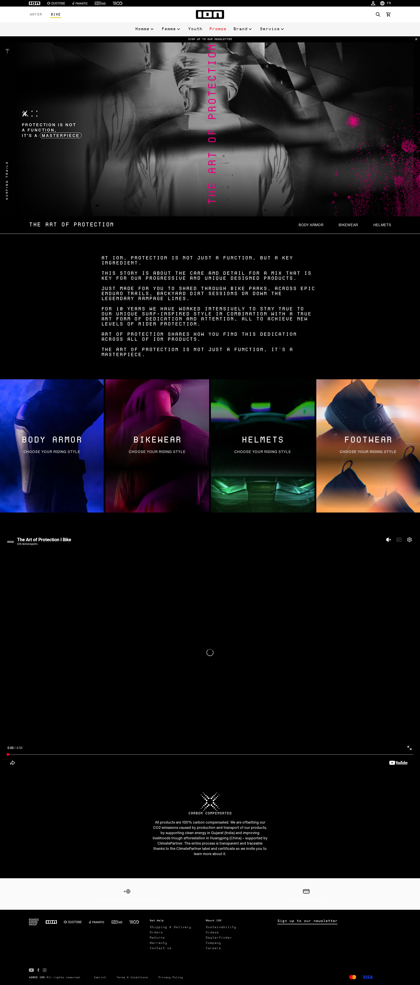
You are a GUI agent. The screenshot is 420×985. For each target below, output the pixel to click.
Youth (195, 29)
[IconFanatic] (80, 3)
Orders (156, 932)
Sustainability (221, 927)
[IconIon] (34, 3)
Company (213, 943)
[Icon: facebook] (38, 970)
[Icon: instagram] (44, 970)
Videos (212, 932)
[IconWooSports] (117, 3)
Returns (157, 937)
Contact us (161, 948)
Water (36, 14)
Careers (213, 948)
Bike (56, 14)
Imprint (100, 977)
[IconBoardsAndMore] (34, 922)
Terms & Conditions (132, 977)
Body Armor (311, 225)
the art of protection (71, 225)
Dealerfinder (219, 937)
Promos (217, 29)
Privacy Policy (170, 977)
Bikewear (348, 225)
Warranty (158, 943)
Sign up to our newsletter (307, 921)
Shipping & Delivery (170, 927)
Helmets (382, 225)
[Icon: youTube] (31, 970)
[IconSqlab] (100, 3)
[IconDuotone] (56, 3)
